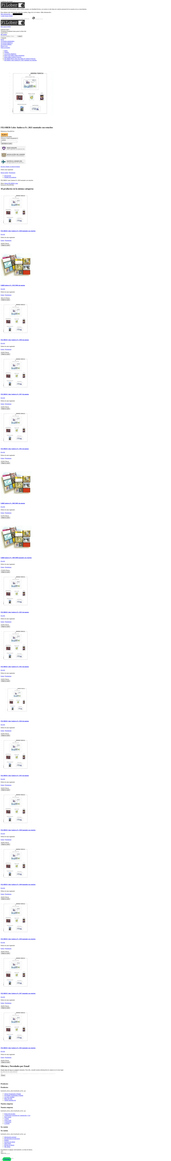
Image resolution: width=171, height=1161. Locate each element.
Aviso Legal (7, 1120)
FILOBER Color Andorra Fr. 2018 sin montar (15, 340)
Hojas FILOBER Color (11, 183)
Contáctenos (7, 1122)
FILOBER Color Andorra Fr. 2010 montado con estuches (18, 884)
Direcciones (7, 1143)
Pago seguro (7, 1117)
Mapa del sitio (8, 1098)
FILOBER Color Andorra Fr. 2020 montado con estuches (18, 231)
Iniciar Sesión (9, 16)
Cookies (6, 1118)
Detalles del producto (10, 177)
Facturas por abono (9, 1142)
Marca (2, 183)
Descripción (7, 175)
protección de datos (12, 1080)
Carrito (3, 16)
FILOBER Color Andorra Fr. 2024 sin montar (15, 721)
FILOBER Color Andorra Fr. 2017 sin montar (15, 394)
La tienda (7, 1123)
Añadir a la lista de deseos (10, 166)
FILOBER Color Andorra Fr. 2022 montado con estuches (18, 1048)
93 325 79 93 (39, 19)
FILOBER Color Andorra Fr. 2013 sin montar (15, 612)
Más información (6, 14)
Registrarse (12, 172)
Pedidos (6, 1140)
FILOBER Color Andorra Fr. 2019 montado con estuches (18, 939)
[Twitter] (8, 1153)
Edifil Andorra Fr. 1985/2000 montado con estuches (16, 557)
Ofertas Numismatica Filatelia (12, 1094)
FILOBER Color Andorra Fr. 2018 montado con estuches (18, 830)
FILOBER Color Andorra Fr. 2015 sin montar (15, 775)
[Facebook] (6, 1153)
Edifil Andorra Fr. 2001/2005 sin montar (13, 503)
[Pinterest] (9, 1153)
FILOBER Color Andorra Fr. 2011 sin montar (15, 449)
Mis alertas (7, 1146)
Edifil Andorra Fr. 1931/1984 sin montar (13, 285)
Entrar (2, 240)
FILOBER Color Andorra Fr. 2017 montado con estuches (18, 993)
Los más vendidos (9, 1097)
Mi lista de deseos (9, 1145)
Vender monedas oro (10, 1100)
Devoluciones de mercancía (12, 1138)
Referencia (4, 185)
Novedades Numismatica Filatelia (13, 1095)
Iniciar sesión (4, 172)
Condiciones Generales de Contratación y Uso (17, 1115)
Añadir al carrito (6, 143)
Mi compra (4, 34)
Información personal (10, 1137)
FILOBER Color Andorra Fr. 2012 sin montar (15, 666)
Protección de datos (9, 1114)
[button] (85, 26)
